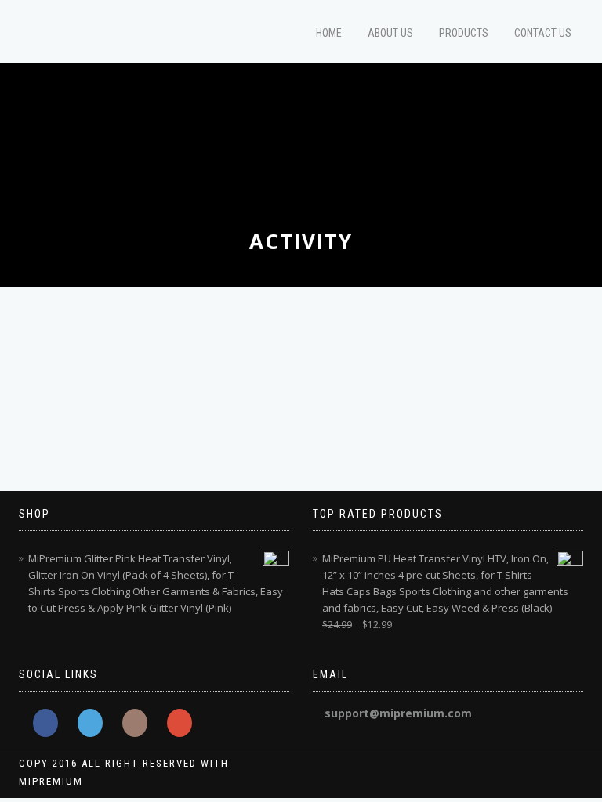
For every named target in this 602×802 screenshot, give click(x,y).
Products (463, 33)
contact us (542, 33)
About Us (390, 33)
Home (329, 33)
